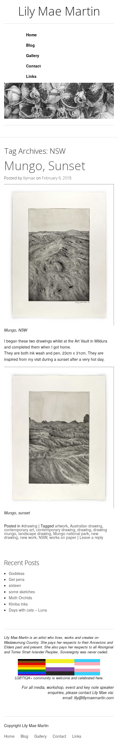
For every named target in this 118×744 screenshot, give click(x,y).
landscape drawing (34, 533)
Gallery (32, 55)
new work (28, 537)
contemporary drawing (55, 529)
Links (31, 76)
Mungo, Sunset (44, 165)
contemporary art (19, 529)
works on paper (62, 537)
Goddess (16, 573)
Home (31, 34)
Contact (33, 66)
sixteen (15, 585)
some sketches (22, 591)
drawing (84, 529)
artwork (61, 526)
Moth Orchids (20, 597)
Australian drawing (86, 526)
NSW (43, 537)
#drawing (29, 526)
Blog (30, 45)
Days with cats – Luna (28, 610)
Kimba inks (18, 604)
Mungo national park (71, 533)
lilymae (29, 178)
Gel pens (16, 579)
